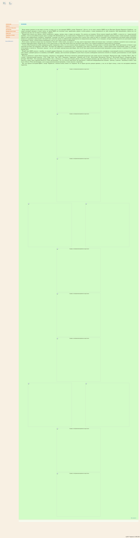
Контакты (8, 37)
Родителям (8, 33)
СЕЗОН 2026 (8, 24)
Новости (7, 26)
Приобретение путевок (11, 31)
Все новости (133, 518)
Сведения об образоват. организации (11, 28)
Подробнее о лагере (10, 35)
